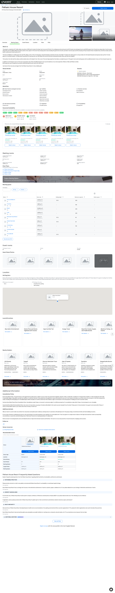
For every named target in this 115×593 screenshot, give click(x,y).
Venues (18, 2)
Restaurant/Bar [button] (103, 372)
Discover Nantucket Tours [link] (50, 361)
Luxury (43, 2)
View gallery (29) (109, 38)
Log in (112, 2)
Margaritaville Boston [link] (106, 361)
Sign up (108, 2)
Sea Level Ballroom (11, 199)
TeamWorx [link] (84, 361)
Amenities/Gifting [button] (8, 372)
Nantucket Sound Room (12, 216)
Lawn (8, 212)
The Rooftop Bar (10, 229)
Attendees (5, 187)
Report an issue (44, 526)
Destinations (31, 2)
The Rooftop (10, 225)
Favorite (87, 8)
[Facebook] (4, 424)
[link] (12, 356)
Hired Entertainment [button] (69, 372)
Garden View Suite (11, 221)
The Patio (9, 204)
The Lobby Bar (10, 233)
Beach (8, 208)
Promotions (24, 2)
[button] (34, 26)
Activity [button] (25, 372)
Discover (38, 2)
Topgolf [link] (25, 361)
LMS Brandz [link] (7, 361)
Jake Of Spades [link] (66, 361)
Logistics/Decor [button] (15, 372)
